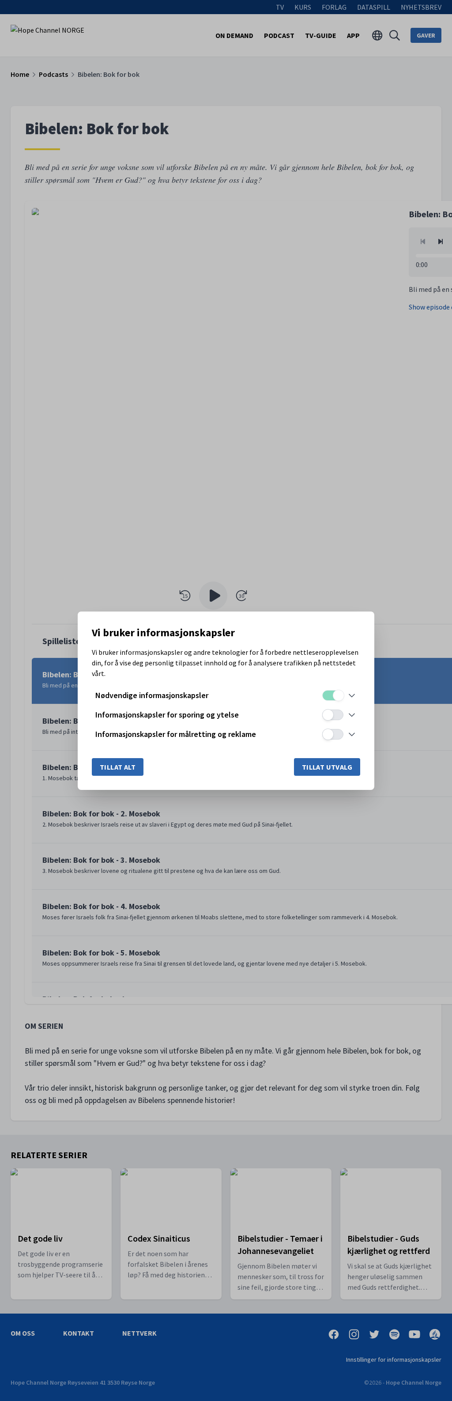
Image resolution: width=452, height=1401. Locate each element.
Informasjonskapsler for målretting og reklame (175, 734)
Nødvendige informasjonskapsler (151, 695)
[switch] (332, 695)
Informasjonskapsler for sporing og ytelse (167, 715)
